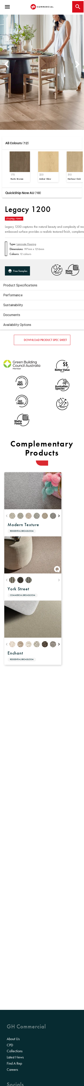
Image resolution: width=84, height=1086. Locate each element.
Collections (14, 1051)
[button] (42, 143)
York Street (18, 589)
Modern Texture (23, 525)
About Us (13, 1039)
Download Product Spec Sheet (45, 340)
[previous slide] (6, 64)
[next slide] (78, 64)
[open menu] (7, 7)
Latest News (15, 1057)
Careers (12, 1069)
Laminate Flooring (26, 244)
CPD (10, 1045)
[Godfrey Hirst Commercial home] (42, 7)
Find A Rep (14, 1063)
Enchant (15, 653)
